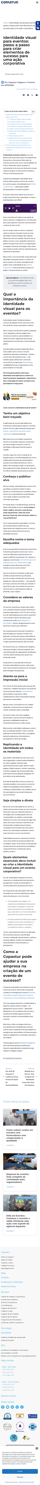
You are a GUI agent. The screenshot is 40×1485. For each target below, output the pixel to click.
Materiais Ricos (8, 1286)
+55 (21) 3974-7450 (8, 1384)
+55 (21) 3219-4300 (8, 1390)
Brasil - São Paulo (9, 1367)
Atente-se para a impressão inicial (21, 129)
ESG (3, 1345)
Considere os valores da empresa (20, 126)
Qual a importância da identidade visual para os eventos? (19, 116)
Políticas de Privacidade (26, 1482)
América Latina (8, 1396)
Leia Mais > (10, 1145)
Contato (5, 1277)
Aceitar (20, 1471)
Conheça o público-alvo (17, 122)
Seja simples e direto (16, 136)
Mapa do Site (7, 1360)
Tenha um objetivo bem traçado (20, 119)
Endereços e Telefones (12, 1282)
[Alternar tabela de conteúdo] (32, 111)
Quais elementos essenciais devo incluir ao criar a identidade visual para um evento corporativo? (20, 140)
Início (5, 23)
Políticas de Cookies (11, 1482)
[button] (37, 1448)
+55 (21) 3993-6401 (8, 1387)
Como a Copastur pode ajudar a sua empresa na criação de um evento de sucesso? (18, 147)
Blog (3, 1273)
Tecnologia (6, 1328)
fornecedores (27, 691)
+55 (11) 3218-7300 (8, 1369)
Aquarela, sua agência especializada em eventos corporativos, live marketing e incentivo (19, 995)
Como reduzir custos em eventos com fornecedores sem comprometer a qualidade (19, 1135)
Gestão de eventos (13, 1058)
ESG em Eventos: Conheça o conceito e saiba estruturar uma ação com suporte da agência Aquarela (18, 1220)
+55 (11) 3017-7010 (8, 1372)
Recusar (20, 1477)
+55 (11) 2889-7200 (8, 1375)
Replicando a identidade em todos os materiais (22, 132)
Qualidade (6, 1333)
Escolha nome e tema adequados (20, 124)
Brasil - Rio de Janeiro (10, 1382)
